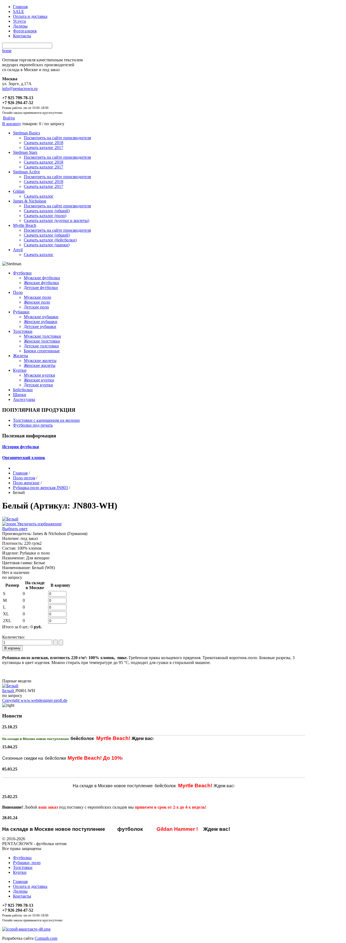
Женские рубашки (40, 321)
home (7, 50)
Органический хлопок (23, 457)
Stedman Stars (25, 152)
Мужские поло (37, 297)
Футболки (22, 273)
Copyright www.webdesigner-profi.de (34, 700)
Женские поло (37, 302)
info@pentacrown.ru (20, 88)
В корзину (11, 123)
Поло (18, 292)
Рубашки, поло (27, 862)
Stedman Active (26, 172)
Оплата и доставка (30, 16)
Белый (8, 690)
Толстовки (22, 331)
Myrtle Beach (24, 225)
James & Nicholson (29, 201)
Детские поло (36, 307)
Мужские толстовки (42, 336)
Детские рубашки (40, 326)
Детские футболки (41, 287)
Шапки (19, 394)
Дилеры (20, 26)
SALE (18, 11)
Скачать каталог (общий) (47, 210)
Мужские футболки (42, 277)
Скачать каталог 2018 (43, 142)
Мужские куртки (39, 375)
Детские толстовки (41, 346)
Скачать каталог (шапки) (46, 245)
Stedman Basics (26, 133)
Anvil (18, 249)
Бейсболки (23, 389)
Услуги (19, 21)
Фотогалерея (24, 31)
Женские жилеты (39, 365)
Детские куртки (38, 385)
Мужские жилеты (40, 360)
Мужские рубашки (41, 316)
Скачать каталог (39, 196)
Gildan (19, 191)
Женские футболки (41, 282)
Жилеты (20, 355)
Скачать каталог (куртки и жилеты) (56, 220)
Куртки (19, 370)
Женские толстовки (42, 341)
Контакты (22, 36)
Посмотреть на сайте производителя (57, 137)
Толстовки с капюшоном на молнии (46, 420)
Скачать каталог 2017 (43, 147)
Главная (20, 6)
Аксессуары (24, 399)
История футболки (20, 446)
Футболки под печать (33, 425)
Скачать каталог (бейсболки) (50, 240)
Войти (9, 118)
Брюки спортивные (42, 350)
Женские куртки (39, 380)
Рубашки (21, 312)
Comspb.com (46, 938)
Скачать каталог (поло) (45, 215)
